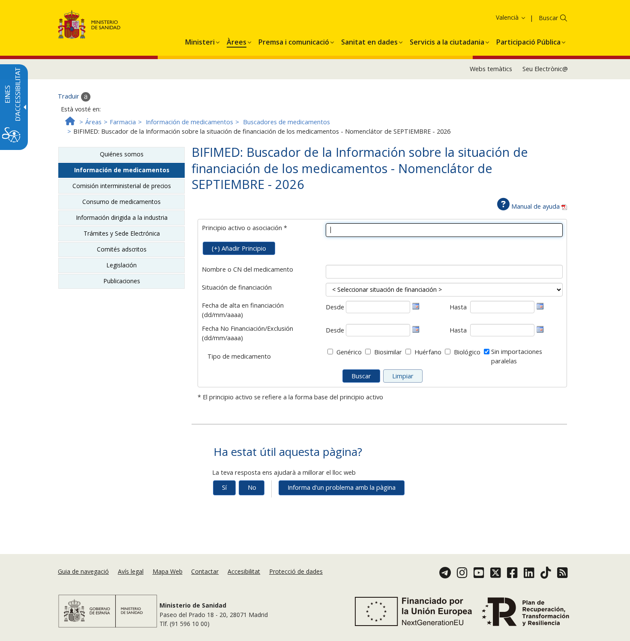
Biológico (467, 352)
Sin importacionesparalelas (516, 356)
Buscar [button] (548, 18)
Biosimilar (388, 352)
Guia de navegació (83, 571)
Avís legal (131, 571)
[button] (497, 17)
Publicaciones (121, 281)
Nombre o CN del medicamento (247, 269)
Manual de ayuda (535, 206)
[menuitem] (200, 41)
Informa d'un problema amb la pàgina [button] (342, 487)
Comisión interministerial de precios (121, 186)
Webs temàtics (491, 69)
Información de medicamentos (189, 122)
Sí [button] (224, 487)
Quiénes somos (122, 154)
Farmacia (123, 122)
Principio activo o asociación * (244, 228)
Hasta (458, 307)
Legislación (121, 265)
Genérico (349, 352)
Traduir (69, 96)
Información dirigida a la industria (122, 217)
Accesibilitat (244, 571)
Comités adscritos (122, 249)
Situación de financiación (237, 287)
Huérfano (427, 352)
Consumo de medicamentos (121, 202)
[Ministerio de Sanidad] (89, 26)
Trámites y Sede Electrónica (122, 233)
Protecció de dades (296, 571)
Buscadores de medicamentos (286, 122)
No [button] (252, 487)
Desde (335, 307)
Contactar (205, 571)
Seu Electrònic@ (545, 69)
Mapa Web (168, 571)
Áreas (93, 122)
